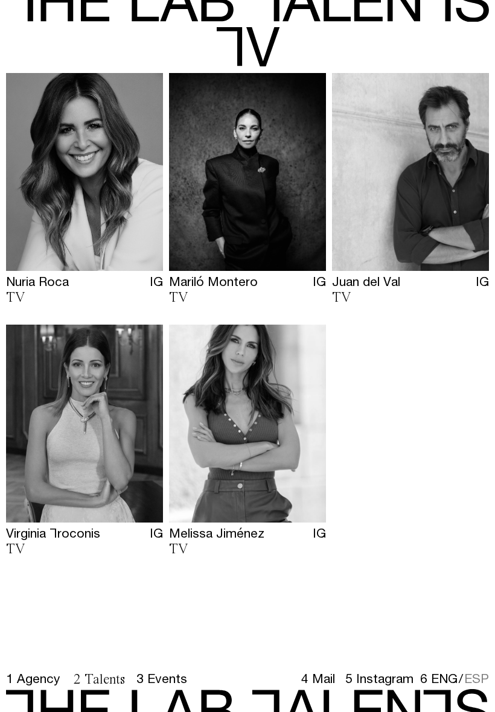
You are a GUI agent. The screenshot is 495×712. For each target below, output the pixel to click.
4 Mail (318, 678)
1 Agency (33, 678)
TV (15, 298)
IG (156, 281)
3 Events (161, 678)
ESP (476, 678)
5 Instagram (379, 678)
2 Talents (99, 680)
